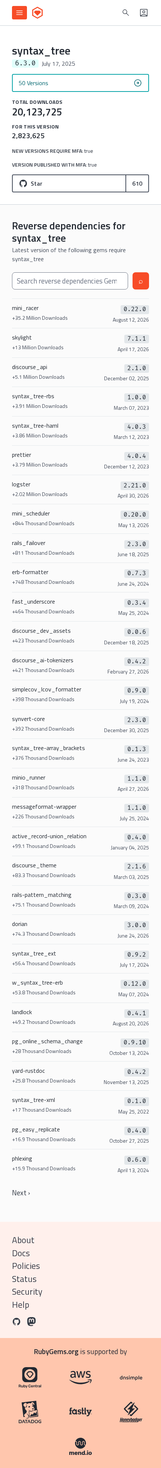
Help (20, 1304)
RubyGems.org (56, 1351)
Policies (26, 1265)
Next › (21, 1192)
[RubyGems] (37, 13)
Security (27, 1291)
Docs (21, 1253)
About (23, 1239)
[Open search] (126, 12)
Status (24, 1278)
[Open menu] (19, 12)
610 (137, 183)
